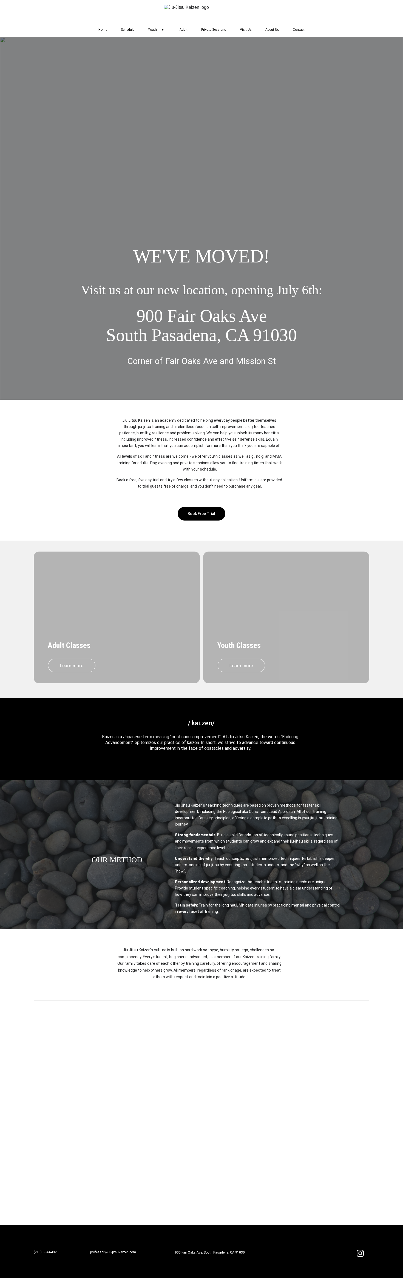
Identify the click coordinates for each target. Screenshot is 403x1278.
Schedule (127, 30)
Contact (299, 30)
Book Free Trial (201, 513)
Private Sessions (213, 30)
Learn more (71, 665)
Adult (184, 30)
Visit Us (246, 30)
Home (102, 30)
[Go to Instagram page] (360, 1253)
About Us (272, 30)
